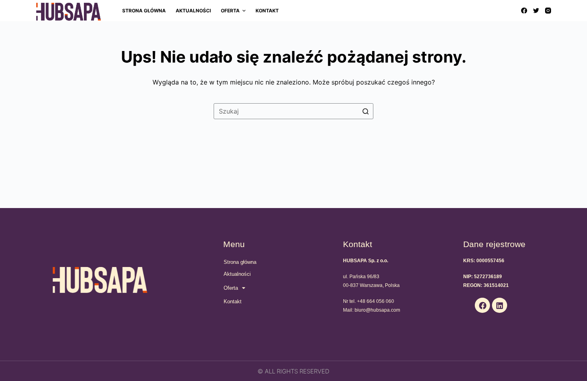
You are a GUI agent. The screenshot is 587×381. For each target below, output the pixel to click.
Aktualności (237, 274)
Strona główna (240, 262)
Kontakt (233, 301)
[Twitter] (536, 11)
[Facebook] (524, 11)
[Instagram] (548, 11)
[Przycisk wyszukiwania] (365, 111)
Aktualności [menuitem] (193, 11)
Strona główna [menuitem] (144, 11)
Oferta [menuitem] (230, 11)
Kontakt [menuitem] (267, 11)
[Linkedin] (499, 305)
